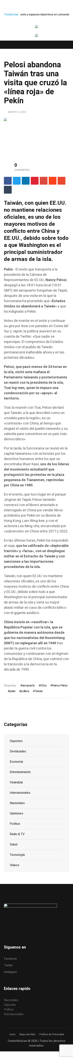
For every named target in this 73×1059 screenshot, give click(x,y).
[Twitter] (17, 181)
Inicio (12, 1034)
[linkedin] (26, 181)
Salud (13, 844)
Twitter (8, 965)
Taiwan (39, 691)
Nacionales (17, 803)
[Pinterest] (35, 181)
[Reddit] (52, 181)
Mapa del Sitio (27, 1034)
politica (25, 691)
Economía (16, 761)
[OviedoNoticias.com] (36, 27)
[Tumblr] (8, 190)
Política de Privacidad (51, 1034)
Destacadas (18, 751)
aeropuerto (28, 685)
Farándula (16, 782)
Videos (14, 865)
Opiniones (16, 813)
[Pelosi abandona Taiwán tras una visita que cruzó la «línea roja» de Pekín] (36, 136)
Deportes (16, 741)
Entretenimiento (20, 772)
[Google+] (43, 181)
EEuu (43, 685)
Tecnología (17, 855)
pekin (12, 691)
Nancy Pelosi (59, 685)
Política (15, 823)
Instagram (10, 972)
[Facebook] (8, 181)
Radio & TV (17, 834)
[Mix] (61, 181)
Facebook (10, 959)
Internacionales (20, 792)
